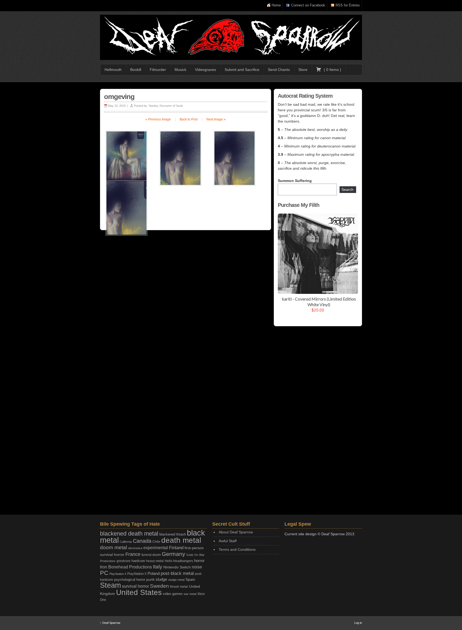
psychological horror (129, 580)
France (132, 554)
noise (197, 566)
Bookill (135, 69)
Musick (180, 69)
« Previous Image (158, 119)
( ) (332, 69)
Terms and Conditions (237, 549)
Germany (173, 554)
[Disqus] (185, 304)
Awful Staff (228, 541)
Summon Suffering (295, 181)
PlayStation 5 (137, 573)
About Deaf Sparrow (236, 532)
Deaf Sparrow (110, 622)
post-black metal (177, 573)
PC (104, 573)
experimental (155, 547)
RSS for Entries (348, 5)
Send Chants (279, 69)
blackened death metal (129, 533)
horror (199, 560)
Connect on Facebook (308, 5)
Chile (156, 542)
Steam (110, 585)
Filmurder (158, 69)
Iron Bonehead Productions (126, 566)
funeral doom (151, 555)
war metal (190, 593)
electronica (135, 548)
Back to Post (189, 119)
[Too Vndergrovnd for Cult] (231, 37)
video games (173, 594)
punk (150, 580)
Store (302, 69)
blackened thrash (172, 534)
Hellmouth (113, 69)
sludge (161, 579)
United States (139, 592)
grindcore (123, 561)
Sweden (159, 586)
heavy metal (155, 561)
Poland (154, 573)
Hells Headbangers (179, 561)
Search (347, 189)
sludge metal (176, 579)
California (126, 541)
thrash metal (179, 587)
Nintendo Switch (177, 567)
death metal (181, 540)
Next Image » (216, 119)
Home (276, 5)
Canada (142, 541)
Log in (358, 622)
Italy (157, 567)
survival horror (135, 586)
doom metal (113, 547)
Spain (190, 579)
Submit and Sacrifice (242, 69)
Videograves (205, 69)
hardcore (138, 561)
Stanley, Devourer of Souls (166, 105)
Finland (176, 547)
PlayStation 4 (117, 573)
